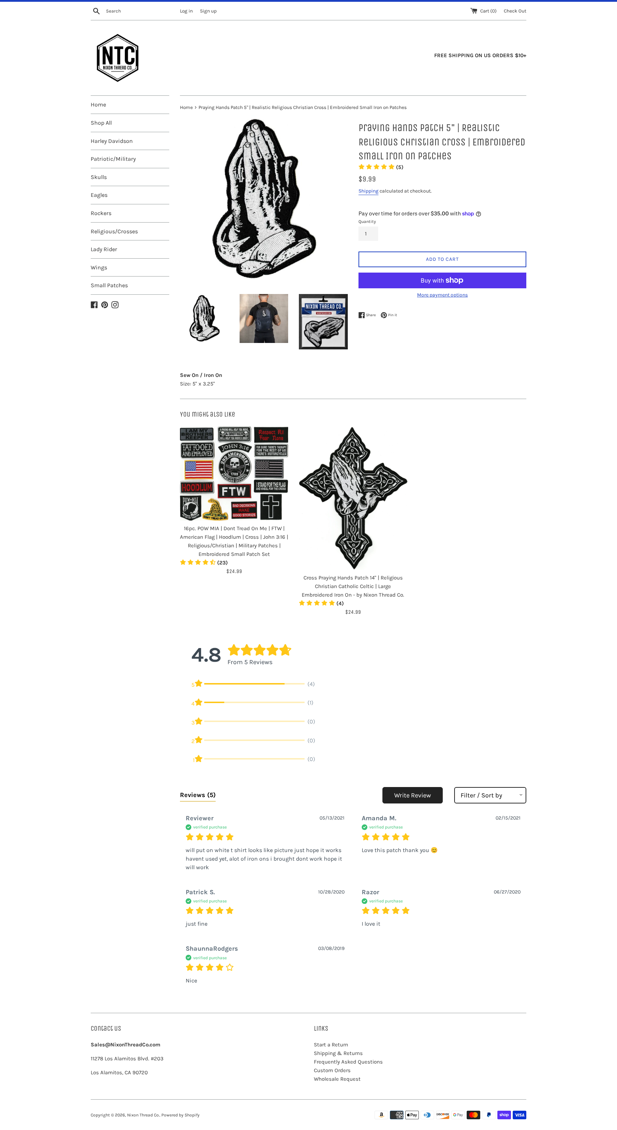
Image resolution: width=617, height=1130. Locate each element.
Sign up (208, 11)
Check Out (515, 11)
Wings (99, 267)
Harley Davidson (112, 141)
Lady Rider (104, 249)
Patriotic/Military (113, 158)
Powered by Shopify (180, 1114)
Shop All (101, 122)
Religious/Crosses (114, 231)
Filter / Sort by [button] (481, 795)
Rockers (101, 213)
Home (98, 104)
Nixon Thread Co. (143, 1114)
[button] (380, 167)
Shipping (368, 191)
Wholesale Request (337, 1079)
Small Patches (109, 285)
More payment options (442, 295)
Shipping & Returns (338, 1053)
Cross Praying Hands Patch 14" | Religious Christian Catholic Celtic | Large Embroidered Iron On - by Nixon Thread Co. (353, 586)
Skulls (99, 177)
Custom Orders (332, 1070)
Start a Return (331, 1044)
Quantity (367, 221)
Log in (186, 11)
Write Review (412, 795)
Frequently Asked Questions (348, 1062)
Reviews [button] (198, 795)
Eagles (99, 194)
